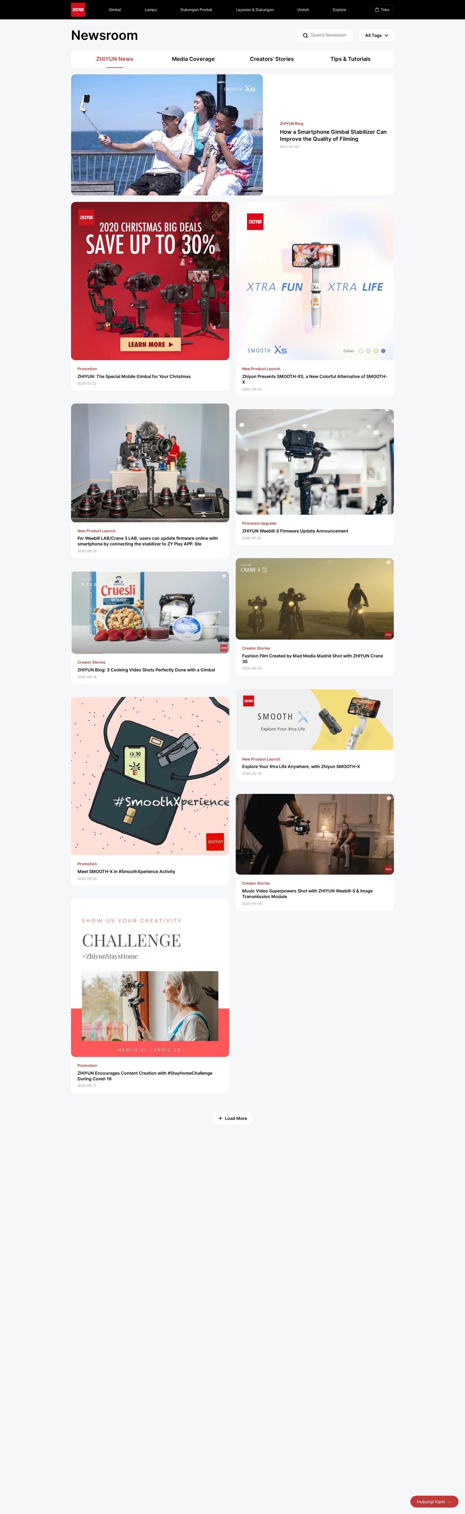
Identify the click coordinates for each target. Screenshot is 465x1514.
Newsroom (104, 35)
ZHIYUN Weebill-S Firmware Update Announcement (295, 531)
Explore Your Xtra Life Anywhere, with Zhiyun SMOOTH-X (301, 766)
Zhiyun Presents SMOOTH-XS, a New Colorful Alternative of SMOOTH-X (314, 379)
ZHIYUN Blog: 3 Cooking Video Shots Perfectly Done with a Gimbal (146, 669)
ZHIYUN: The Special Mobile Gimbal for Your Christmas (134, 376)
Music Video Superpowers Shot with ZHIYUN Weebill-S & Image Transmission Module (307, 893)
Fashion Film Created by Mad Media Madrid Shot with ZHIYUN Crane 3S (312, 658)
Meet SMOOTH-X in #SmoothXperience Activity (126, 871)
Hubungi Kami (431, 1501)
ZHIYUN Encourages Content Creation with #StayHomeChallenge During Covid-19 (145, 1075)
